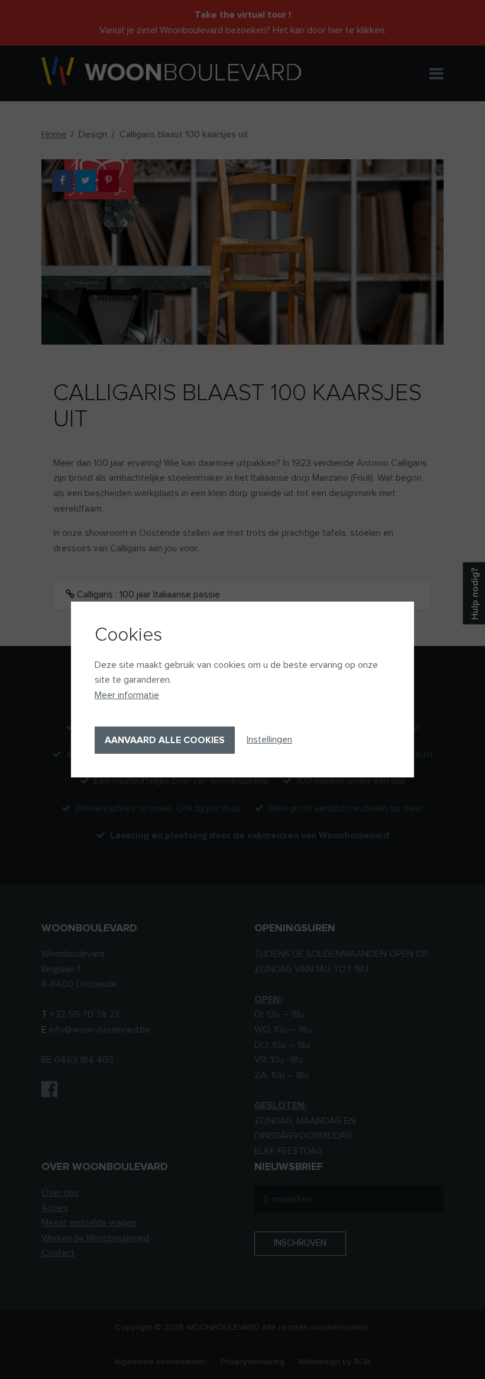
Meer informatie (127, 695)
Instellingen (269, 739)
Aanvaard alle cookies (165, 740)
